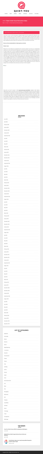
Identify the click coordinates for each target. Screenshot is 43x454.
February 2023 (6, 215)
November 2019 (6, 323)
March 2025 (6, 146)
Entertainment (6, 355)
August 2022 (6, 232)
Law (5, 383)
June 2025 (5, 141)
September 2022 (7, 229)
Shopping (6, 13)
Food (5, 364)
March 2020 (6, 312)
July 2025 (5, 138)
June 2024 (5, 171)
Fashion (5, 358)
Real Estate (6, 394)
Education (30, 13)
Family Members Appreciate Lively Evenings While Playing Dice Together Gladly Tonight (20, 441)
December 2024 (6, 155)
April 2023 (5, 210)
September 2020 (7, 296)
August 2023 (6, 199)
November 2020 (6, 290)
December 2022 (6, 221)
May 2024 (5, 174)
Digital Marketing (7, 347)
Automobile (6, 336)
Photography (6, 391)
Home (17, 32)
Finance (20, 13)
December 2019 (6, 321)
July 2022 (5, 235)
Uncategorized (6, 416)
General (5, 372)
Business (15, 13)
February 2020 (6, 315)
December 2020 (6, 287)
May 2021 (5, 274)
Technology (25, 13)
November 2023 (6, 191)
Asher (6, 32)
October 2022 (6, 227)
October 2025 (6, 133)
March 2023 (6, 213)
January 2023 (6, 218)
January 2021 (6, 285)
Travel (5, 413)
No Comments (22, 32)
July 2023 (5, 202)
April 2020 (5, 310)
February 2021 (6, 282)
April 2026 (5, 121)
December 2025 (6, 130)
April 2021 (5, 276)
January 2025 (6, 152)
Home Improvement (7, 380)
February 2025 (6, 149)
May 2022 (5, 240)
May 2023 (5, 207)
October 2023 (6, 193)
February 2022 (6, 249)
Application (6, 333)
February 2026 (6, 124)
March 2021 (6, 279)
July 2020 (5, 301)
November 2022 (6, 224)
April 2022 (5, 243)
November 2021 (6, 257)
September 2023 (7, 196)
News (5, 386)
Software (5, 405)
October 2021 (6, 260)
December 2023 (6, 188)
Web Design (6, 419)
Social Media (36, 13)
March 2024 (6, 180)
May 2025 (5, 144)
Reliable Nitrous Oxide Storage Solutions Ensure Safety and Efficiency (15, 435)
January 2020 (6, 318)
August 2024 (6, 166)
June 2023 (5, 204)
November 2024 (6, 157)
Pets (5, 389)
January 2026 (6, 127)
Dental (5, 344)
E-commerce (6, 350)
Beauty (5, 339)
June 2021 (5, 271)
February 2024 (6, 182)
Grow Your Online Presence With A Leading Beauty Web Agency (15, 429)
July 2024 (5, 168)
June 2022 (5, 238)
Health (11, 13)
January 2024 (6, 185)
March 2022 (6, 246)
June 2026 (5, 119)
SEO (5, 397)
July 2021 (5, 268)
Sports (5, 408)
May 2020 (5, 307)
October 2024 (6, 160)
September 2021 (7, 263)
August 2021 (6, 265)
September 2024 (7, 163)
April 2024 (5, 177)
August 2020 (6, 298)
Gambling (5, 366)
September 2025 (7, 135)
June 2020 (5, 304)
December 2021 (6, 254)
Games (5, 369)
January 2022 (6, 251)
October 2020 (6, 293)
